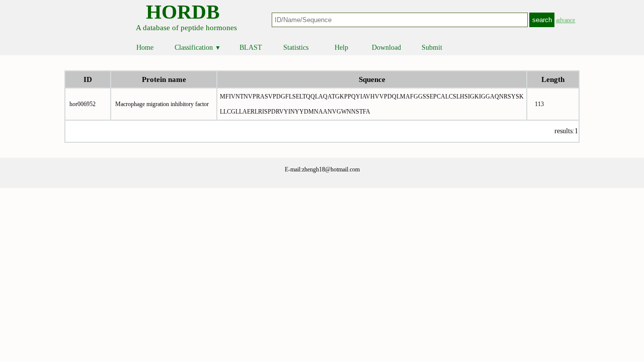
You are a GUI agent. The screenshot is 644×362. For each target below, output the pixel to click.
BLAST (250, 47)
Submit (432, 47)
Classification (198, 47)
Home (144, 47)
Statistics (295, 47)
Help (341, 47)
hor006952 (82, 104)
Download (386, 47)
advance (565, 20)
